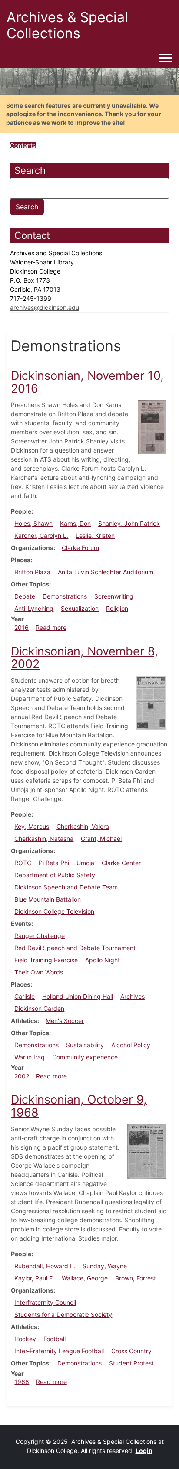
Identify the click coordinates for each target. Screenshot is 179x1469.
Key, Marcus (31, 826)
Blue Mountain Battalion (47, 899)
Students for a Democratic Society (63, 1314)
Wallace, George (85, 1278)
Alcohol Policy (130, 1045)
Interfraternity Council (45, 1302)
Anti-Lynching (33, 608)
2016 (21, 627)
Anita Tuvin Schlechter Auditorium (105, 572)
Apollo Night (102, 960)
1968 (21, 1381)
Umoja (85, 862)
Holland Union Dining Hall (77, 996)
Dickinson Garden (39, 1008)
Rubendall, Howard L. (44, 1266)
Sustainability (85, 1045)
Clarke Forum (80, 547)
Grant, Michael (101, 838)
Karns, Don (75, 523)
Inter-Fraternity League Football (59, 1351)
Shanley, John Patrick (129, 523)
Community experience (85, 1057)
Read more (51, 627)
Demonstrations (65, 596)
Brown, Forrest (135, 1278)
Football (54, 1338)
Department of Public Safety (54, 875)
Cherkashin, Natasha (43, 838)
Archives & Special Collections (67, 25)
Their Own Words (38, 972)
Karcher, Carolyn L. (41, 535)
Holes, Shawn (33, 523)
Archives (132, 996)
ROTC (22, 862)
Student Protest (131, 1363)
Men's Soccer (65, 1020)
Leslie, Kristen (95, 535)
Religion (117, 608)
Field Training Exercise (46, 960)
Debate (24, 596)
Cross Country (131, 1351)
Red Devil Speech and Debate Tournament (75, 947)
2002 (21, 1076)
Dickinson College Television (54, 911)
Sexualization (80, 608)
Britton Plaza (32, 572)
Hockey (25, 1338)
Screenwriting (113, 596)
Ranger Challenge (39, 935)
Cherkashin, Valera (82, 826)
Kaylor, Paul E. (34, 1278)
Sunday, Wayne (105, 1266)
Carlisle (24, 996)
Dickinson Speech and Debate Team (66, 887)
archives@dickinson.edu (44, 307)
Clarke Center (121, 862)
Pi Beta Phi (54, 862)
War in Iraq (29, 1057)
